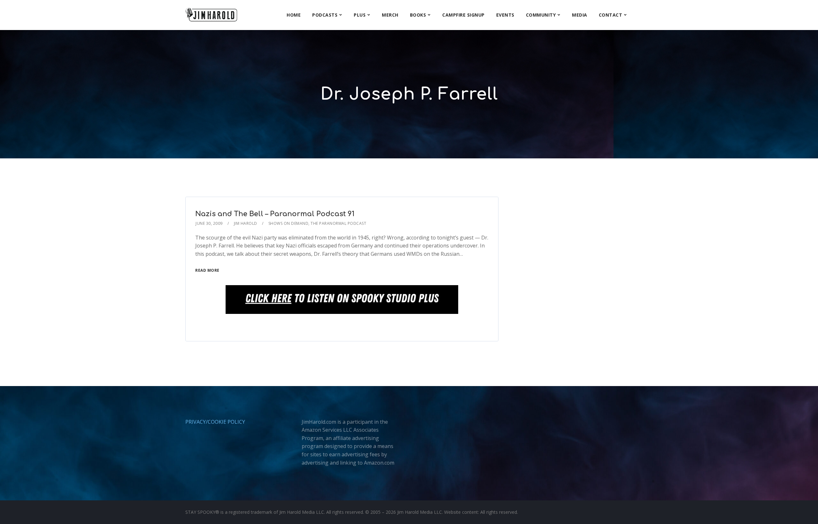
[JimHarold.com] (211, 15)
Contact (610, 15)
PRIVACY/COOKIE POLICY (215, 421)
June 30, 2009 (209, 223)
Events (505, 15)
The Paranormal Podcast (338, 223)
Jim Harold (245, 223)
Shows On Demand (288, 223)
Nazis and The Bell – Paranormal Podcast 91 (274, 214)
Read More (207, 270)
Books (418, 15)
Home (294, 15)
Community (541, 15)
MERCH (390, 15)
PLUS (360, 15)
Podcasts (324, 15)
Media (579, 15)
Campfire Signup (463, 15)
